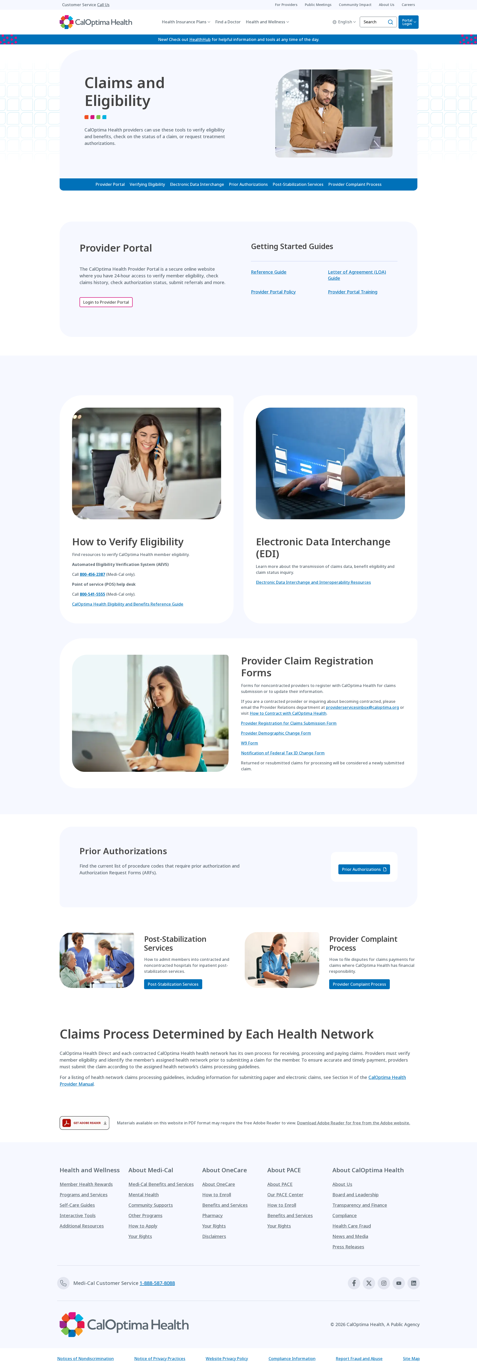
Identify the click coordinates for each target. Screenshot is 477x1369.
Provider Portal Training (352, 292)
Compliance (344, 1215)
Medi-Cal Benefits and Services (161, 1184)
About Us (342, 1184)
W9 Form (249, 743)
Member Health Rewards (86, 1184)
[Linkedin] (413, 1283)
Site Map (411, 1358)
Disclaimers (214, 1236)
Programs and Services (84, 1195)
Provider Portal (110, 184)
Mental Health (143, 1195)
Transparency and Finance (359, 1205)
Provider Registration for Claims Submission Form (289, 723)
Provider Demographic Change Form (276, 733)
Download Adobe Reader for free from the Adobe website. (353, 1123)
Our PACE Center (285, 1195)
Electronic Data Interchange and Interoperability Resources (313, 582)
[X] (369, 1283)
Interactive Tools (78, 1215)
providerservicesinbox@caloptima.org (362, 707)
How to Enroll (216, 1195)
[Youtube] (399, 1283)
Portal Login (407, 22)
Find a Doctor (228, 22)
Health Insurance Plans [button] (184, 22)
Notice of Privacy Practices (159, 1358)
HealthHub (200, 39)
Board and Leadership (355, 1195)
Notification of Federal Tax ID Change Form (283, 753)
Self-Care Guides (77, 1205)
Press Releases (348, 1247)
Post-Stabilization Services (298, 184)
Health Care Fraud (351, 1226)
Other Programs (145, 1215)
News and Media (350, 1236)
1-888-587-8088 (157, 1283)
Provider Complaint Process (355, 184)
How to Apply (143, 1226)
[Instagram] (384, 1283)
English (345, 22)
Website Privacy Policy (227, 1358)
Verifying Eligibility (147, 184)
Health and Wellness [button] (265, 22)
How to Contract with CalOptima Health (288, 713)
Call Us (103, 4)
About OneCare (218, 1184)
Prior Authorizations (248, 184)
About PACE (280, 1184)
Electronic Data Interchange (197, 184)
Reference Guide (268, 272)
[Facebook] (354, 1283)
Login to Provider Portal (106, 302)
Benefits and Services (225, 1205)
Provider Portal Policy (273, 292)
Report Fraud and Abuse (359, 1358)
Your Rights (140, 1236)
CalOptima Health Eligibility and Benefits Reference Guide (127, 604)
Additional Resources (82, 1226)
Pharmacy (212, 1215)
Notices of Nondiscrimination (85, 1358)
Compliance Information (292, 1358)
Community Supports (150, 1205)
